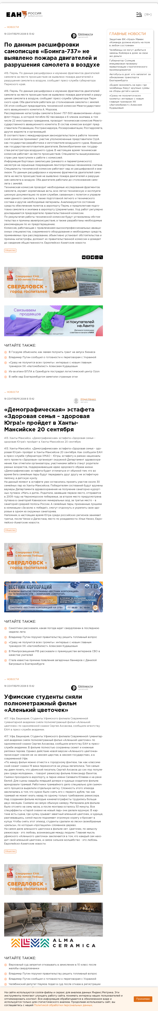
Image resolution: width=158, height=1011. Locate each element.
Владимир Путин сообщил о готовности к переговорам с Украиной (52, 357)
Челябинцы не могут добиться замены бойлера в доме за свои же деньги (128, 53)
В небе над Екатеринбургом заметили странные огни (43, 377)
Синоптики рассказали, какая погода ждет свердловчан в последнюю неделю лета (54, 630)
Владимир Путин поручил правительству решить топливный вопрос (53, 637)
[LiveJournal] (101, 257)
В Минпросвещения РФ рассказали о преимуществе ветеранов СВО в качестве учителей (54, 653)
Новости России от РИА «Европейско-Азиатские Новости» (16, 14)
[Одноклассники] (88, 257)
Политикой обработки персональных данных (63, 1005)
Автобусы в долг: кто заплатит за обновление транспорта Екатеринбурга (130, 77)
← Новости (11, 27)
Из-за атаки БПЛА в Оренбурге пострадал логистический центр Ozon (54, 371)
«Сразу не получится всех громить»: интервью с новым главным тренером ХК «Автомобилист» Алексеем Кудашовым (50, 365)
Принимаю (143, 999)
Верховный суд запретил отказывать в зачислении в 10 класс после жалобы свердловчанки (52, 967)
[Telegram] (92, 257)
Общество (10, 250)
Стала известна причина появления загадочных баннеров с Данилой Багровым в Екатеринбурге (53, 662)
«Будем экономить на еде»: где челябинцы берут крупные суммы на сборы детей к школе (129, 88)
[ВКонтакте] (84, 257)
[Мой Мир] (97, 257)
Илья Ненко (88, 399)
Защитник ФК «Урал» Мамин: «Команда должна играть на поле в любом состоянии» (129, 42)
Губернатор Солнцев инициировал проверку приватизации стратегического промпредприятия (128, 65)
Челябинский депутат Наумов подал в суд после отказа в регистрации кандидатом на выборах (54, 986)
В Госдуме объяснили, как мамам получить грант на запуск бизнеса (52, 352)
